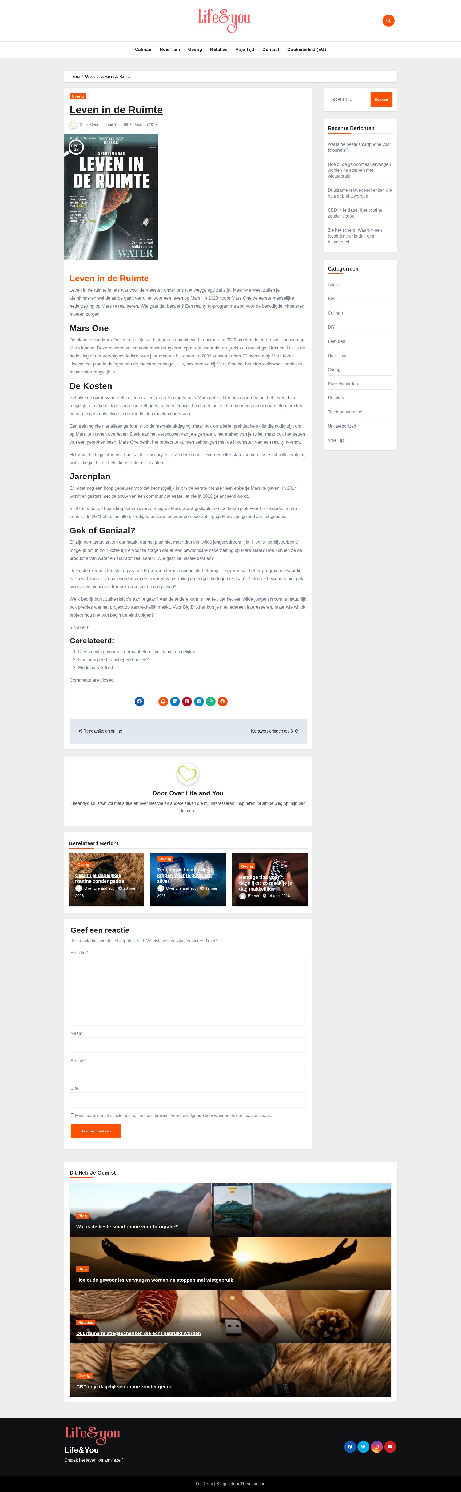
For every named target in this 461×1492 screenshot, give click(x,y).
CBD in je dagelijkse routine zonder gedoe (99, 878)
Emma (254, 896)
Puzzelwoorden (343, 383)
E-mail (78, 1061)
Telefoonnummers (345, 412)
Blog (332, 299)
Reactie (79, 952)
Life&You (81, 1450)
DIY (331, 327)
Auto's (334, 285)
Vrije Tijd (245, 49)
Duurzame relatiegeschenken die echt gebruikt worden (138, 1333)
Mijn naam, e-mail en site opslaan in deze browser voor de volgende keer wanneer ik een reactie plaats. (173, 1115)
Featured (336, 341)
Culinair (143, 49)
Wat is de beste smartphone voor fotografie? (127, 1226)
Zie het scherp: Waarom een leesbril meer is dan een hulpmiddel (355, 236)
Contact (270, 49)
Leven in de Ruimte (116, 109)
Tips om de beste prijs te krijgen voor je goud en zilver (185, 875)
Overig (195, 49)
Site (74, 1088)
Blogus (223, 1484)
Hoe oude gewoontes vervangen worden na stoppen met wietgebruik (359, 170)
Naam (78, 1033)
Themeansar (252, 1484)
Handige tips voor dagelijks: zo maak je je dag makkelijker (265, 883)
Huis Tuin (170, 49)
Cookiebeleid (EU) (306, 49)
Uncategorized (342, 426)
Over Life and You (106, 124)
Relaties (219, 49)
